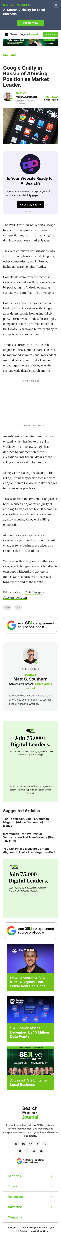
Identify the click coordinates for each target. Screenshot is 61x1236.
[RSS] (41, 1151)
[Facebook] (38, 1143)
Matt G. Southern (26, 96)
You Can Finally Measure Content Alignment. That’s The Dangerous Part (29, 850)
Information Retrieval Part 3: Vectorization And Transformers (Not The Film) (28, 837)
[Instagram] (27, 1151)
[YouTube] (30, 1143)
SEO (18, 607)
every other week (14, 514)
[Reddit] (34, 1151)
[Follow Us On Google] (30, 625)
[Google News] (16, 1143)
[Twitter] (45, 1143)
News (7, 607)
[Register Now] (30, 958)
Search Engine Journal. (35, 1227)
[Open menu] (6, 34)
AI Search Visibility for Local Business (28, 1082)
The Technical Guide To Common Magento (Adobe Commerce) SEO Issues (26, 822)
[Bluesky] (20, 1151)
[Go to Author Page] (8, 96)
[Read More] (30, 1009)
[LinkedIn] (23, 1143)
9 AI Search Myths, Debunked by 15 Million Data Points (29, 1032)
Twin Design (33, 592)
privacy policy (27, 789)
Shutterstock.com (15, 597)
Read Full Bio (30, 669)
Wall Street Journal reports (27, 225)
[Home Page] (24, 34)
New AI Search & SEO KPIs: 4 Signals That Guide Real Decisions (27, 982)
